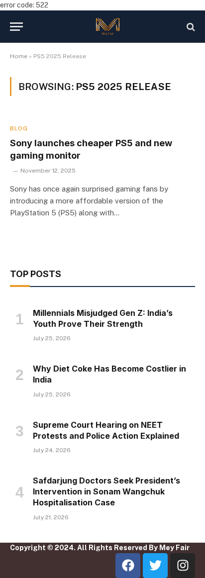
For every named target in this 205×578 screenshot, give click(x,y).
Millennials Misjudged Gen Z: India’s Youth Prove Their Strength (103, 318)
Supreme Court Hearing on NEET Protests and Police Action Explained (106, 430)
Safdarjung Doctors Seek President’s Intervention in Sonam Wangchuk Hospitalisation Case (106, 491)
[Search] (190, 26)
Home (18, 56)
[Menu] (16, 26)
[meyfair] (107, 26)
